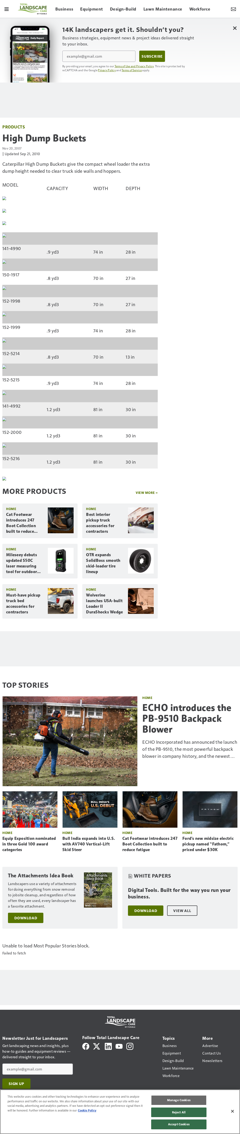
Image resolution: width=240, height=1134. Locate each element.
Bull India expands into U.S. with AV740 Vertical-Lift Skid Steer (88, 844)
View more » (147, 493)
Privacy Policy (107, 70)
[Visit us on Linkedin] (108, 1045)
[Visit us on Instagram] (129, 1045)
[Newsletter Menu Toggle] (233, 9)
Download (25, 918)
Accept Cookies (179, 1124)
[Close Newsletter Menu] (235, 28)
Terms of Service (132, 70)
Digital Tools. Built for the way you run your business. (179, 893)
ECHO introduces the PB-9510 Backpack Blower (187, 718)
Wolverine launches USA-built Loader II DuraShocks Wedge (104, 604)
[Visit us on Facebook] (85, 1045)
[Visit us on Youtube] (119, 1045)
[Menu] (6, 9)
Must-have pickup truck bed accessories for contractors (23, 604)
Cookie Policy (87, 1110)
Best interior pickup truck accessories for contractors (100, 523)
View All (182, 910)
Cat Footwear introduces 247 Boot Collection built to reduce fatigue (21, 523)
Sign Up (16, 1083)
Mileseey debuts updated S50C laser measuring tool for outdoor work (21, 563)
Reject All (179, 1112)
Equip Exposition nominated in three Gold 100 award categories (29, 844)
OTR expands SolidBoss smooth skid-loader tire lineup (103, 563)
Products (13, 126)
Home (11, 509)
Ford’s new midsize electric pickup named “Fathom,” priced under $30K (208, 844)
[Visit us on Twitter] (97, 1045)
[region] (120, 1111)
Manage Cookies (179, 1100)
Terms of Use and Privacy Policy (134, 66)
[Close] (232, 1111)
